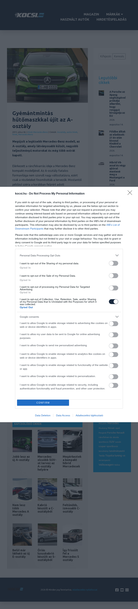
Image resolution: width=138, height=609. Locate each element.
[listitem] (69, 255)
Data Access (63, 415)
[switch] (113, 263)
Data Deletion (42, 415)
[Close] (131, 193)
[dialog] (69, 304)
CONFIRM (43, 402)
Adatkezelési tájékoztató (89, 415)
